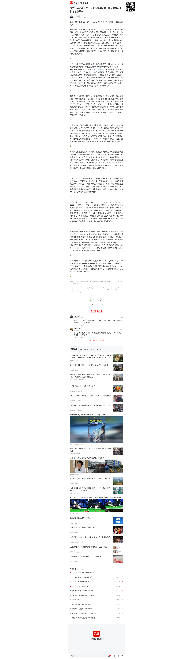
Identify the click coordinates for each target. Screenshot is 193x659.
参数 (99, 69)
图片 (104, 69)
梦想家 (93, 69)
